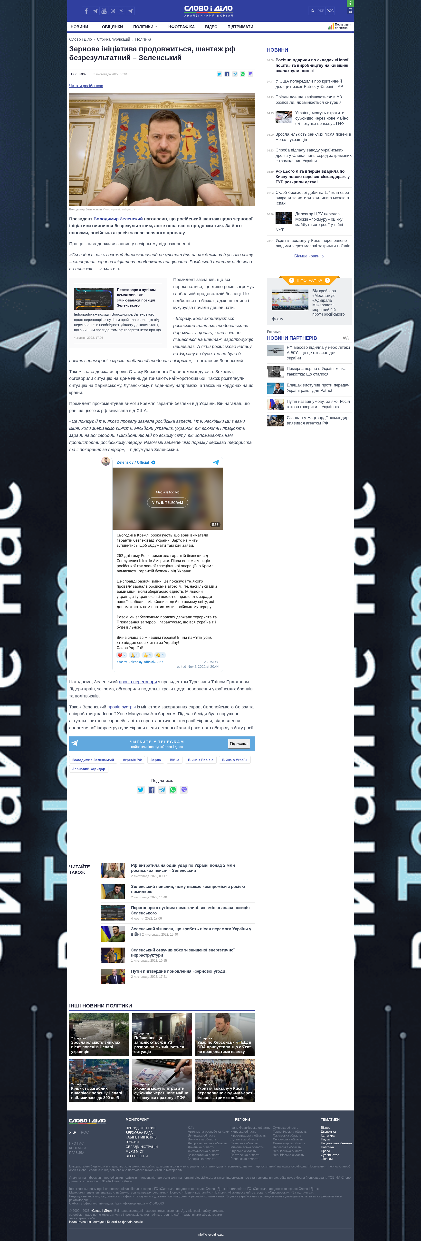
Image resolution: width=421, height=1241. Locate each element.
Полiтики (143, 27)
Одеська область (243, 1151)
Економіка (328, 1131)
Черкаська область (287, 1147)
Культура (328, 1135)
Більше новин (306, 256)
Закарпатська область (204, 1155)
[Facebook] (86, 11)
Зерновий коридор (88, 769)
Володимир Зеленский (118, 218)
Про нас (76, 1143)
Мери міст (135, 1151)
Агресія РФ (132, 760)
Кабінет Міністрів (141, 1137)
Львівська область (244, 1143)
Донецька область (201, 1147)
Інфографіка (181, 27)
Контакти (77, 1148)
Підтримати (240, 27)
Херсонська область (288, 1139)
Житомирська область (204, 1151)
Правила (76, 1153)
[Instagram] (112, 11)
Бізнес (325, 1127)
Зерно (156, 760)
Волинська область (202, 1139)
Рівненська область (244, 1159)
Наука (325, 1139)
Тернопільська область (290, 1131)
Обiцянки (112, 27)
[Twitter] (121, 11)
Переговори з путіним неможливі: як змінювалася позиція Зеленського (136, 297)
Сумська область (285, 1127)
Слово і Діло (80, 39)
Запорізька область (202, 1159)
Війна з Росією (200, 760)
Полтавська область (245, 1155)
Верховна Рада (139, 1133)
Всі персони (137, 1156)
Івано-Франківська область (250, 1127)
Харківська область (287, 1135)
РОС (330, 11)
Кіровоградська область (248, 1135)
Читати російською (86, 86)
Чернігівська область (288, 1155)
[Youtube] (103, 11)
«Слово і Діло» (101, 1211)
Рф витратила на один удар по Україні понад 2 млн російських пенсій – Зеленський (183, 870)
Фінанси (327, 1159)
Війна (174, 760)
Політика (143, 39)
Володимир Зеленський (93, 760)
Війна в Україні (235, 760)
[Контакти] (350, 10)
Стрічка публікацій (113, 39)
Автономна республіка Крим (208, 1131)
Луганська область (244, 1139)
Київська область (243, 1131)
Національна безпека (336, 1143)
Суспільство (330, 1155)
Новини (79, 27)
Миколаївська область (247, 1147)
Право (325, 1151)
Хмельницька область (289, 1143)
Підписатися (239, 743)
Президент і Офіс (141, 1128)
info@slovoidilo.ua (210, 1234)
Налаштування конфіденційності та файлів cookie (106, 1222)
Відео (211, 27)
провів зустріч (121, 707)
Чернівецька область (288, 1151)
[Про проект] (350, 3)
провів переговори (138, 681)
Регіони (242, 1119)
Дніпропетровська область (207, 1143)
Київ (191, 1127)
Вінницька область (201, 1135)
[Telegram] (95, 11)
